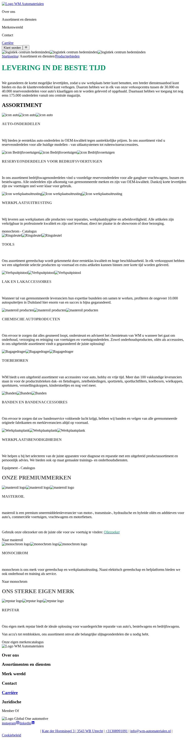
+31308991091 (116, 731)
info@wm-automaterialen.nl (150, 731)
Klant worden (12, 47)
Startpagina (10, 56)
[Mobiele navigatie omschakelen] (26, 47)
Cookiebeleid (11, 735)
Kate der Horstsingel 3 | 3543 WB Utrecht (72, 731)
